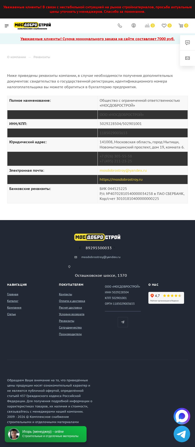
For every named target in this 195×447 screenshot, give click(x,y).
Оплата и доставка (72, 301)
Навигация (17, 285)
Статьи (11, 314)
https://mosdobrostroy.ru (121, 179)
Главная (12, 294)
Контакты (65, 294)
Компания (14, 307)
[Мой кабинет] (134, 26)
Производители (70, 334)
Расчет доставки (70, 307)
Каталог (12, 301)
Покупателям (71, 285)
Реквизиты (66, 321)
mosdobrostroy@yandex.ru (123, 170)
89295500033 (99, 248)
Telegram (123, 322)
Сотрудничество (70, 327)
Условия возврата (71, 314)
